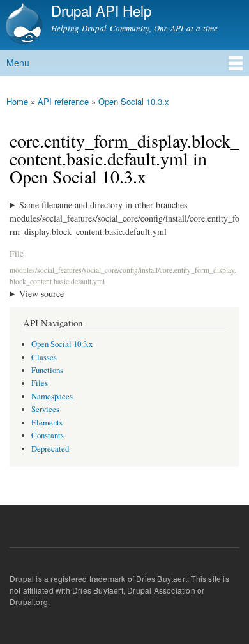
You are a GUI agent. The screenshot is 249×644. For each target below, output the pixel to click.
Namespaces (52, 396)
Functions (47, 370)
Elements (47, 422)
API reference (63, 101)
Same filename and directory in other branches (103, 205)
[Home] (22, 25)
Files (39, 383)
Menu (17, 62)
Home (17, 101)
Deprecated (50, 448)
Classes (44, 357)
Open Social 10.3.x (133, 101)
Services (45, 409)
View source (41, 294)
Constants (47, 435)
